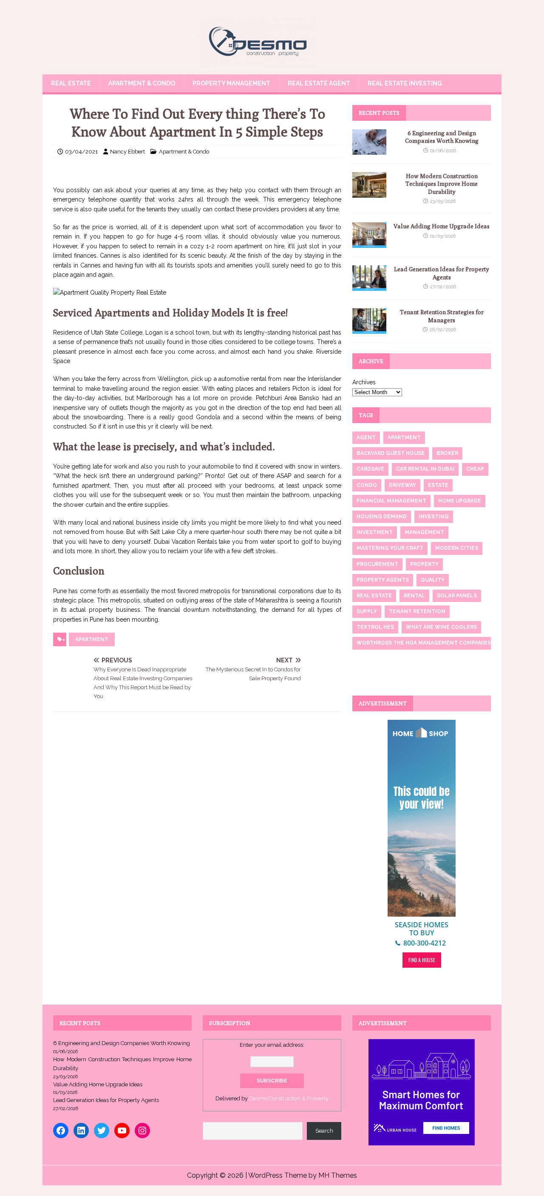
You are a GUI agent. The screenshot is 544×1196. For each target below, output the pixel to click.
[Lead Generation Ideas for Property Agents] (369, 286)
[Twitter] (101, 1130)
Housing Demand (382, 517)
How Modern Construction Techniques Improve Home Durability (441, 184)
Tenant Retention (417, 611)
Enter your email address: (272, 1045)
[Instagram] (142, 1130)
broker (447, 453)
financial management (391, 501)
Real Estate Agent (319, 83)
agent (366, 437)
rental (414, 596)
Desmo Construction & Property (289, 1098)
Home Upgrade (459, 501)
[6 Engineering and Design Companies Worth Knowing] (369, 150)
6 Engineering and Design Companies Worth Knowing (121, 1043)
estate (438, 485)
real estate (374, 596)
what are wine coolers (441, 627)
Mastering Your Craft (390, 548)
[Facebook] (60, 1130)
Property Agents (383, 580)
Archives (364, 382)
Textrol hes (375, 627)
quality (433, 580)
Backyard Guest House (391, 453)
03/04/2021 (81, 151)
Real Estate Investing (405, 83)
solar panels (457, 596)
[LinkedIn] (81, 1130)
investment (375, 532)
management (424, 532)
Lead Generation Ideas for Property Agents (106, 1100)
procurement (377, 564)
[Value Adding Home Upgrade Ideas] (369, 243)
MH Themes (337, 1175)
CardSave (370, 469)
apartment (91, 639)
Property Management (231, 83)
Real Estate (71, 83)
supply (367, 611)
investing (434, 517)
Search (324, 1131)
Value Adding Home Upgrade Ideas (442, 226)
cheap (475, 469)
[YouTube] (122, 1130)
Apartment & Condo (141, 83)
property (424, 564)
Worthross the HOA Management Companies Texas (433, 643)
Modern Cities (456, 548)
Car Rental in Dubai (425, 469)
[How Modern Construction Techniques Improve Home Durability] (369, 193)
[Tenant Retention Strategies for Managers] (369, 329)
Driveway (402, 485)
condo (367, 485)
